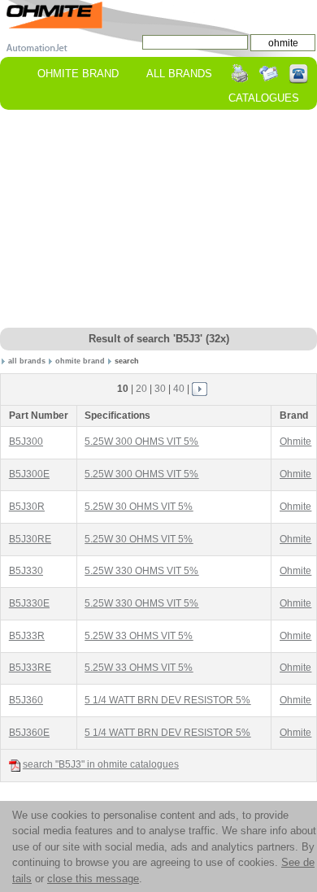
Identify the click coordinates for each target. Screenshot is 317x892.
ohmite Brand (78, 73)
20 (141, 388)
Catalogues (263, 98)
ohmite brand (80, 361)
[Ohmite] (54, 14)
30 (160, 388)
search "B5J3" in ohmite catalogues (101, 764)
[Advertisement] (158, 219)
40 (179, 388)
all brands (27, 361)
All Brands (179, 73)
